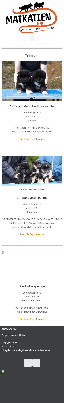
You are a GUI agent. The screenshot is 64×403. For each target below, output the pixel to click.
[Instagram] (28, 363)
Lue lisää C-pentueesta (32, 139)
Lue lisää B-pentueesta (32, 234)
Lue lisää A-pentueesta (32, 319)
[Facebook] (36, 363)
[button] (32, 38)
